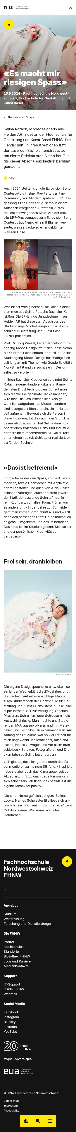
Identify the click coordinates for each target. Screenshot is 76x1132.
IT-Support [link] (12, 984)
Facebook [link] (11, 1012)
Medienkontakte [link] (16, 966)
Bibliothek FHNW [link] (17, 956)
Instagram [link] (11, 1017)
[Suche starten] (38, 1121)
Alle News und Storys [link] (21, 117)
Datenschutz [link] (11, 1100)
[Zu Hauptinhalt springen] (9, 24)
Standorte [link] (11, 951)
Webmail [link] (10, 994)
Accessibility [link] (11, 1110)
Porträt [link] (9, 942)
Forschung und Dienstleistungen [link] (28, 924)
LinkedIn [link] (10, 1027)
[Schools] (26, 1121)
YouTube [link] (10, 1031)
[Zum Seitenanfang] (67, 861)
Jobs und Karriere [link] (17, 961)
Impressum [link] (11, 1105)
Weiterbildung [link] (14, 919)
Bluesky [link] (10, 1022)
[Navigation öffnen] (50, 1121)
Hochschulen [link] (14, 947)
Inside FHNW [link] (14, 989)
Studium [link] (10, 914)
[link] (16, 8)
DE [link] (70, 7)
